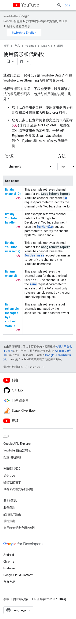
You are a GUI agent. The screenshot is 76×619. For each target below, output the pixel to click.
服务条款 (9, 507)
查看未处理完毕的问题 (18, 489)
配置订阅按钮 (12, 457)
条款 (6, 599)
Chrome (8, 561)
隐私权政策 (20, 599)
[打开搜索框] (59, 5)
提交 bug (9, 475)
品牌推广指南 (12, 514)
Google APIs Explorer (17, 443)
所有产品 (9, 582)
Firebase (9, 568)
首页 (6, 45)
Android (8, 554)
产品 (17, 45)
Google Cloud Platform (18, 575)
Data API (46, 45)
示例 (60, 45)
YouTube (30, 5)
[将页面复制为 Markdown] (21, 61)
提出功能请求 (12, 482)
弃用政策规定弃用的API (19, 527)
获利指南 (9, 521)
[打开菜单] (7, 5)
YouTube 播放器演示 (17, 450)
